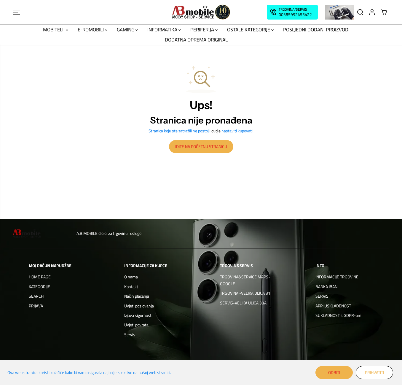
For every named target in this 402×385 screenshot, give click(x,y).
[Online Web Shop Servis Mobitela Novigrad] (201, 12)
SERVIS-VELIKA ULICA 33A (243, 303)
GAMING (126, 29)
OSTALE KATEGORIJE (249, 29)
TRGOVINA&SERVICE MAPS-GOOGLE (245, 280)
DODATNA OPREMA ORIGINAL (196, 40)
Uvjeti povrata (136, 325)
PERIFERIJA (202, 29)
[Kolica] (384, 12)
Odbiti (334, 372)
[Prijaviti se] (372, 12)
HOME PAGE (40, 277)
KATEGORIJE (39, 286)
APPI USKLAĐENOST (333, 306)
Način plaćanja (136, 296)
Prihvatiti (374, 372)
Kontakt (131, 286)
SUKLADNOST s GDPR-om (338, 315)
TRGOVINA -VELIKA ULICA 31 (245, 293)
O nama (131, 277)
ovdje (216, 131)
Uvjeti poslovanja (139, 306)
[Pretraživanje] (360, 12)
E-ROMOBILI (91, 29)
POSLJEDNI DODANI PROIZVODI (316, 29)
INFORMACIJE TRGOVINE (336, 277)
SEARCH (36, 296)
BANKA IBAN (326, 286)
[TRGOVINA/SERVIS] (292, 12)
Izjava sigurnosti (138, 315)
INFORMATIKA (162, 29)
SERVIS (321, 296)
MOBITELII (54, 29)
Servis (129, 334)
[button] (16, 12)
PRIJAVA (36, 306)
